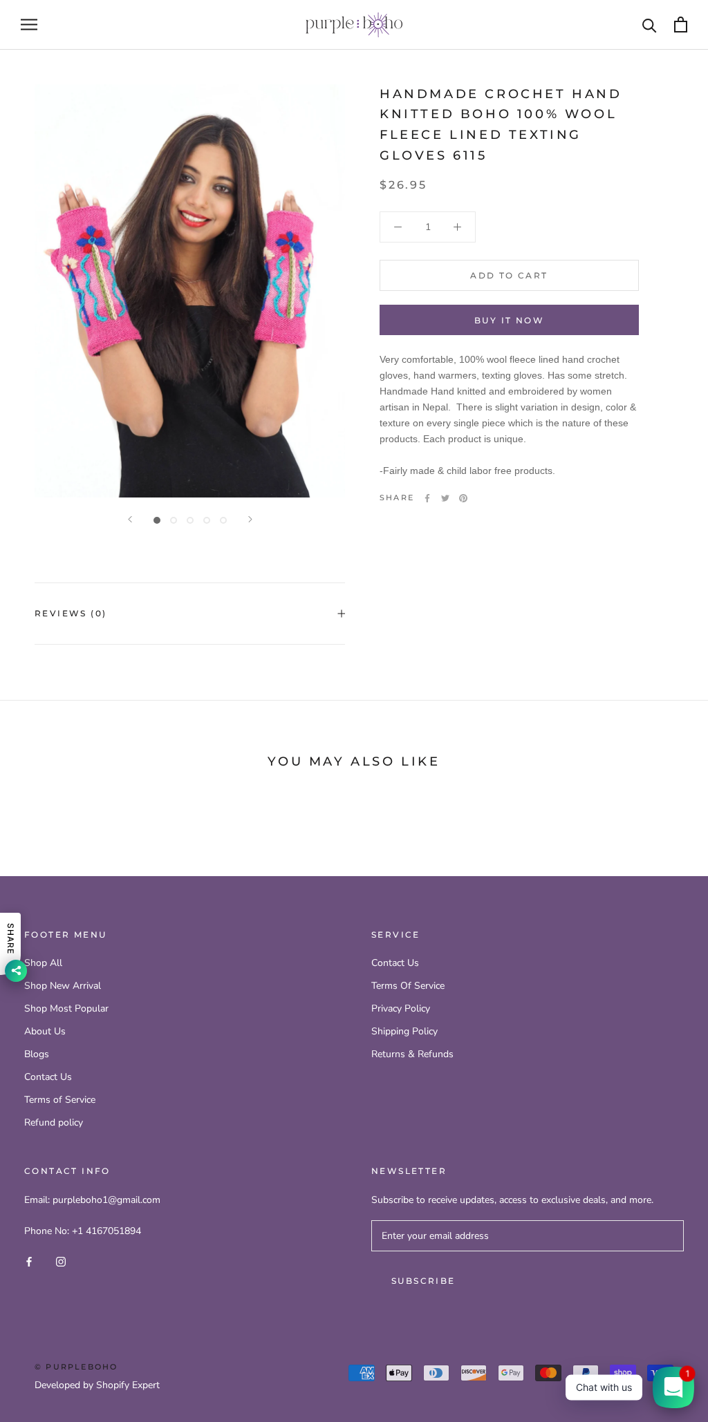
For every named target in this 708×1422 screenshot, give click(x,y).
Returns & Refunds (412, 1054)
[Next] (250, 519)
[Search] (649, 24)
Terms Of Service (408, 985)
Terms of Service (59, 1099)
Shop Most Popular (66, 1008)
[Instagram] (61, 1261)
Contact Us (48, 1076)
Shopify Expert (128, 1385)
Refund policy (53, 1122)
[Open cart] (680, 24)
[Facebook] (427, 498)
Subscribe (423, 1281)
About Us (45, 1031)
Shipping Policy (404, 1031)
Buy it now (509, 320)
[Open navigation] (29, 24)
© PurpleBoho (76, 1367)
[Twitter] (445, 498)
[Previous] (130, 519)
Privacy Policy (400, 1008)
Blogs (36, 1054)
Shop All (43, 962)
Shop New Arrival (62, 985)
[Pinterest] (463, 498)
